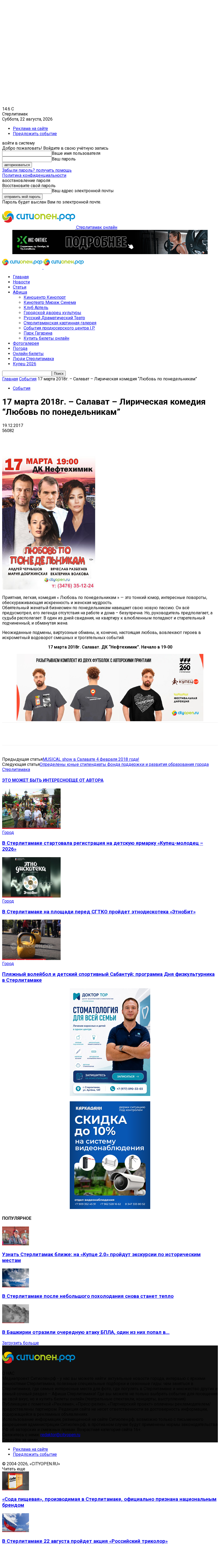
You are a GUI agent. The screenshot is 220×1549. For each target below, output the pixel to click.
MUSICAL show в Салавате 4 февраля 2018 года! (91, 759)
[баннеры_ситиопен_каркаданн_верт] (110, 1207)
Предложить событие (35, 133)
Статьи (19, 287)
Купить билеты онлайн (46, 338)
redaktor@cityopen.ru (60, 1434)
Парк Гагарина (38, 333)
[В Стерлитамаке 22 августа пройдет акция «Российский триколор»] (15, 1530)
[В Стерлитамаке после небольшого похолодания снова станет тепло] (15, 1285)
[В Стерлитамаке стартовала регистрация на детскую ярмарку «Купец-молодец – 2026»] (31, 827)
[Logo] (22, 267)
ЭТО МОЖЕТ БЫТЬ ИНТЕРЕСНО (35, 780)
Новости (21, 282)
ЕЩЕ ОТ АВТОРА (86, 780)
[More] (169, 438)
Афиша (20, 292)
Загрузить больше (20, 1342)
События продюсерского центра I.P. (59, 328)
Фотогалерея (26, 343)
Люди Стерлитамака (33, 358)
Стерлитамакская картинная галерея (60, 322)
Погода (20, 348)
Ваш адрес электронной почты (83, 190)
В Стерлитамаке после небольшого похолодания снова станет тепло (88, 1296)
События (27, 378)
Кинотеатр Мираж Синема (50, 302)
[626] (110, 719)
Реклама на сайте (30, 128)
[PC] (110, 252)
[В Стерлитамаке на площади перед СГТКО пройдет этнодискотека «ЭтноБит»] (31, 896)
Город (8, 832)
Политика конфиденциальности (34, 175)
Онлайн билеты (28, 353)
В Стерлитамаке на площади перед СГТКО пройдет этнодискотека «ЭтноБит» (99, 912)
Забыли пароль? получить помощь (37, 170)
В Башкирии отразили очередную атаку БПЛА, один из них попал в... (86, 1332)
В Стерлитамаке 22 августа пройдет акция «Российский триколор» (85, 1541)
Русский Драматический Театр (54, 317)
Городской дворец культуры (52, 312)
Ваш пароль (64, 159)
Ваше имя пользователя (76, 153)
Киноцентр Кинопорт (45, 297)
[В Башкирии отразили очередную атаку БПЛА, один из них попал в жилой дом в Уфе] (15, 1321)
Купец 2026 (24, 363)
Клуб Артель (36, 307)
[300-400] (110, 1094)
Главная (21, 276)
